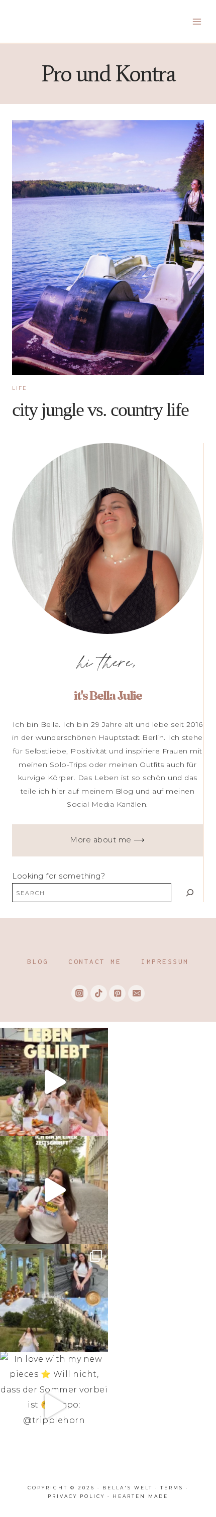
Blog (37, 961)
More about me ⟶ (107, 839)
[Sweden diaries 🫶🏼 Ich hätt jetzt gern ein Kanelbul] (54, 1298)
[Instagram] (79, 993)
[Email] (136, 993)
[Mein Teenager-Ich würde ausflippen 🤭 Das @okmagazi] (54, 1190)
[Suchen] (189, 892)
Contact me (94, 961)
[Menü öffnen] (196, 21)
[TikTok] (98, 993)
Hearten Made (140, 1496)
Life (19, 388)
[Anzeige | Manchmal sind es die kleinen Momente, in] (54, 1082)
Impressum (165, 961)
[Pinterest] (117, 993)
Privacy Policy (76, 1496)
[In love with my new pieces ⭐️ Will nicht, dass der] (54, 1406)
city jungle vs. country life (100, 409)
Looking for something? (58, 876)
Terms (171, 1487)
